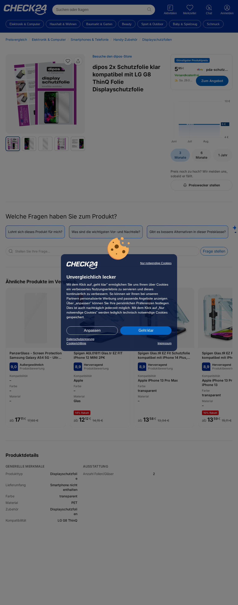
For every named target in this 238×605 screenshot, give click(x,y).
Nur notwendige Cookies (156, 263)
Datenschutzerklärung (80, 339)
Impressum (165, 343)
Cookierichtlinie (76, 343)
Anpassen (92, 330)
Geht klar (146, 330)
